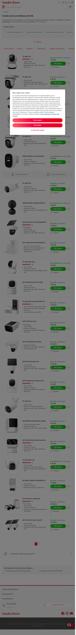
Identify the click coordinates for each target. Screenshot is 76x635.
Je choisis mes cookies (37, 130)
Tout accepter (37, 120)
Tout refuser (37, 125)
